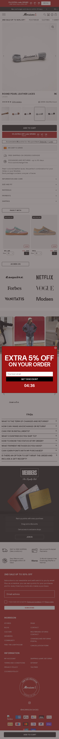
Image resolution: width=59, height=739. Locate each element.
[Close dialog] (55, 348)
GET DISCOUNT (29, 379)
